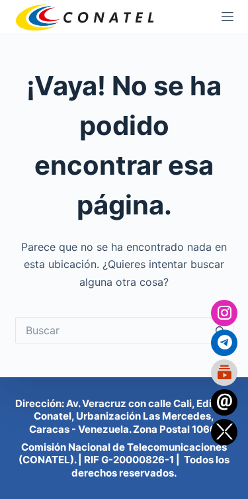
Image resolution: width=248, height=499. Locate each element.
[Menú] (227, 17)
